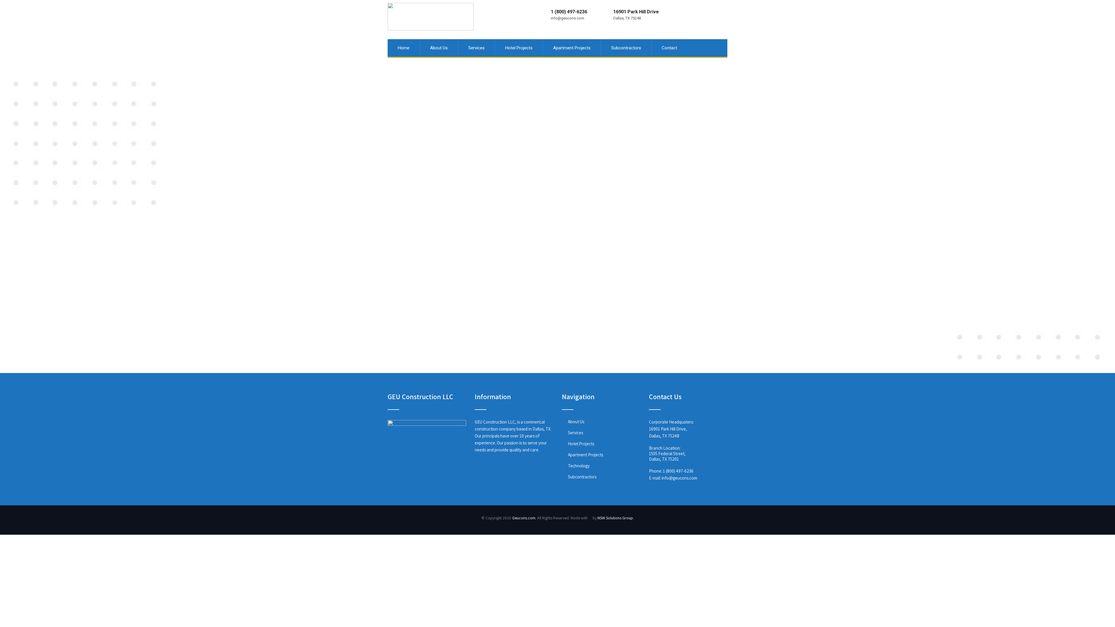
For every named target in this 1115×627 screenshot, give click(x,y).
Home (403, 48)
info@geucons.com (679, 478)
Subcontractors (626, 48)
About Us (439, 48)
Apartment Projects (572, 48)
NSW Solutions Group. (616, 517)
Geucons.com (523, 517)
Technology (579, 466)
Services (476, 48)
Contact (669, 48)
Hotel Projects (519, 48)
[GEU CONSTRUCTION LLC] (431, 3)
